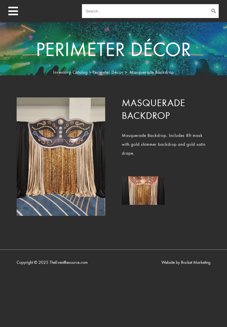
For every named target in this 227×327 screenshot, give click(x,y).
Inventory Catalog (70, 72)
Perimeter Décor (107, 72)
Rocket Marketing (195, 262)
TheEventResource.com (69, 262)
